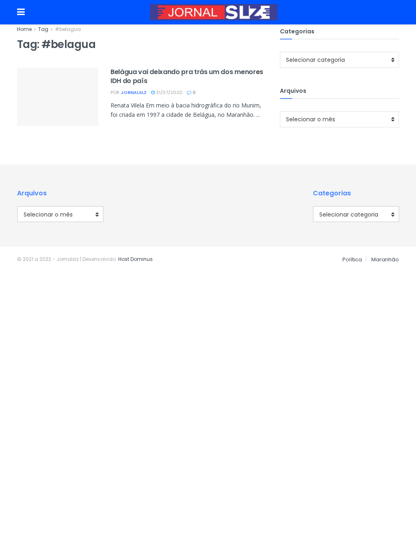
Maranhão (385, 259)
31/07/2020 (168, 92)
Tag (43, 29)
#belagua (68, 29)
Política (352, 259)
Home (24, 29)
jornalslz (134, 92)
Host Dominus (135, 259)
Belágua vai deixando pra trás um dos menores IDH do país (186, 76)
